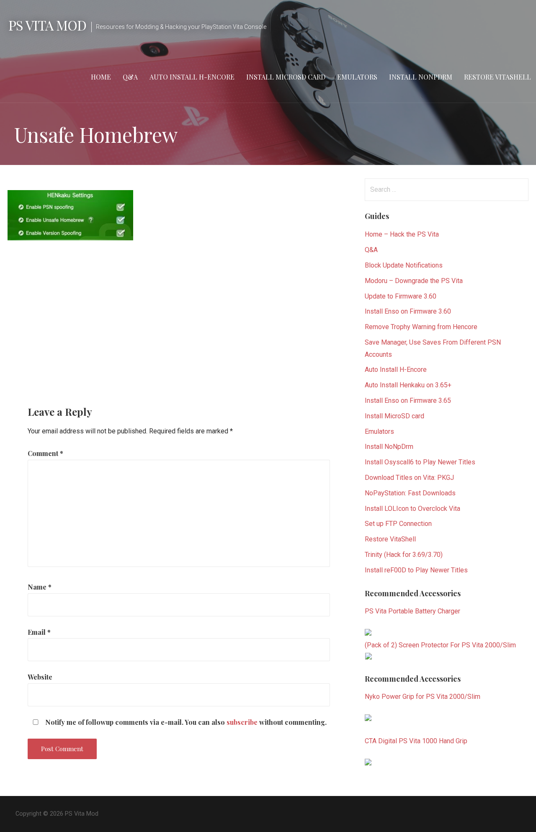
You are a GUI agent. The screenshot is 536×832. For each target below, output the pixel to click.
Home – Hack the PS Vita (402, 234)
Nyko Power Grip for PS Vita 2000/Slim (422, 697)
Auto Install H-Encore (191, 76)
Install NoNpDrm (389, 447)
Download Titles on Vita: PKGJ (409, 478)
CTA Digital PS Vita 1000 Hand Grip (416, 741)
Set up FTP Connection (398, 524)
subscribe (242, 722)
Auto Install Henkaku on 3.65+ (408, 385)
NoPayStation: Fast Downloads (410, 493)
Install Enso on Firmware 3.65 (408, 400)
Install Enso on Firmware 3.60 (408, 311)
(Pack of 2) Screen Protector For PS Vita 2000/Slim (440, 645)
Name (40, 586)
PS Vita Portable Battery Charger (412, 611)
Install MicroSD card (285, 76)
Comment (45, 453)
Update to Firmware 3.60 (400, 296)
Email (39, 632)
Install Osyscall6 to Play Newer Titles (420, 462)
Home (101, 76)
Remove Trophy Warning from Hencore (421, 327)
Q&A (130, 76)
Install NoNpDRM (420, 76)
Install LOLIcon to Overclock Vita (412, 509)
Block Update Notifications (404, 265)
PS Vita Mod (47, 25)
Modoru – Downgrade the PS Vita (414, 281)
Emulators (357, 76)
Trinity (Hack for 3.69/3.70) (404, 555)
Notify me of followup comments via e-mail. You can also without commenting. (185, 722)
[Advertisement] (176, 316)
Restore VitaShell (497, 76)
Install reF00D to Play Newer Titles (416, 570)
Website (40, 676)
